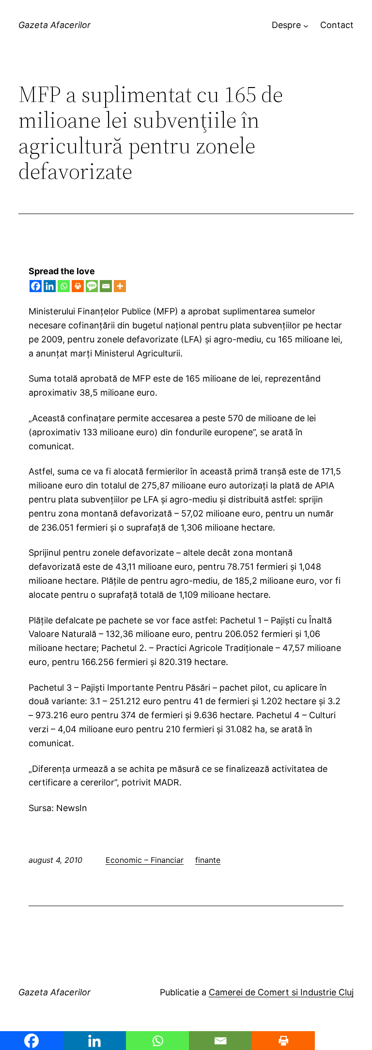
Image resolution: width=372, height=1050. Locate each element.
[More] (120, 286)
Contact (337, 25)
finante (207, 860)
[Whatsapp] (64, 286)
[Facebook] (36, 286)
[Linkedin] (50, 286)
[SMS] (92, 286)
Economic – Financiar (145, 860)
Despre (286, 25)
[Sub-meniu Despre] (306, 25)
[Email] (106, 286)
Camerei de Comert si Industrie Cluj (281, 992)
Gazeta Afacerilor (54, 25)
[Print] (78, 286)
